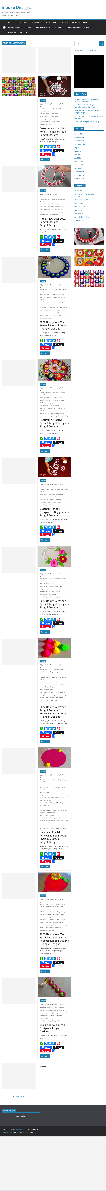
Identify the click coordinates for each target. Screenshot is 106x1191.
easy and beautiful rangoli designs (49, 405)
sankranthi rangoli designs (47, 703)
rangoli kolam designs (46, 318)
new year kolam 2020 (56, 589)
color (41, 682)
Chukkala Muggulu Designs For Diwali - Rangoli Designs (53, 678)
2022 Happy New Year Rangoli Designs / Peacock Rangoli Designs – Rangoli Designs (54, 711)
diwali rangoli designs (46, 403)
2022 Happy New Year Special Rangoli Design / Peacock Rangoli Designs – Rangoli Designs (54, 939)
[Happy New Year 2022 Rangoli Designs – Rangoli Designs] (54, 176)
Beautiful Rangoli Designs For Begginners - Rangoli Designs (54, 490)
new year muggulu (45, 122)
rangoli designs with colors (47, 594)
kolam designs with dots (59, 310)
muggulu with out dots (62, 1013)
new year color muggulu (62, 925)
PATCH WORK (64, 22)
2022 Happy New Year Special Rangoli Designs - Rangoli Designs (53, 580)
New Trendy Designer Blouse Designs (87, 122)
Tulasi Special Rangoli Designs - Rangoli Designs (53, 1021)
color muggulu (44, 294)
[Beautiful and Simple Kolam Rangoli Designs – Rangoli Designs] (54, 86)
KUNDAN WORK (36, 22)
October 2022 (79, 179)
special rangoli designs (56, 1015)
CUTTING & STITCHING (80, 22)
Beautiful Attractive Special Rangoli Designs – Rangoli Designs (54, 423)
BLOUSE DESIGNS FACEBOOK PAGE (86, 51)
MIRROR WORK (51, 22)
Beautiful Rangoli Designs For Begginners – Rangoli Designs (54, 512)
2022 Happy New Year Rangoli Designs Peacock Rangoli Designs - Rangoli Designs (53, 671)
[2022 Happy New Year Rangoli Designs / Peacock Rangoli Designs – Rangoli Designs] (54, 648)
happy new (64, 795)
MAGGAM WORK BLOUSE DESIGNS (20, 27)
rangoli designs (55, 122)
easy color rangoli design (56, 494)
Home (10, 22)
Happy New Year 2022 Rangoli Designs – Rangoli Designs (53, 222)
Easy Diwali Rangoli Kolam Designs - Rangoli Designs (52, 298)
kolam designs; (44, 1013)
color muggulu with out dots (48, 919)
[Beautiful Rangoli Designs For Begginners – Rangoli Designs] (54, 467)
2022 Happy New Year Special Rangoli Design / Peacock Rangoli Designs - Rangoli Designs (53, 905)
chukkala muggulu (45, 113)
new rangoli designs (45, 502)
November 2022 (79, 175)
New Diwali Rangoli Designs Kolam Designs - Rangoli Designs (52, 804)
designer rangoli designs (57, 294)
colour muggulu (61, 919)
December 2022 (79, 172)
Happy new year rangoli (46, 692)
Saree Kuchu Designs (81, 217)
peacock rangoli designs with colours (50, 315)
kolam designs (59, 116)
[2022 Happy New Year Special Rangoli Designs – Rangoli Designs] (54, 556)
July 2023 (77, 151)
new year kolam (44, 589)
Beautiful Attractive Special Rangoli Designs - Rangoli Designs (52, 394)
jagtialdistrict (45, 104)
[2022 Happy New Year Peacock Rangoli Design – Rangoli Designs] (54, 267)
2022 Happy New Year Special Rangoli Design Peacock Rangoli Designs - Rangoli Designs (53, 913)
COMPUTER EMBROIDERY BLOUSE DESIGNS (81, 27)
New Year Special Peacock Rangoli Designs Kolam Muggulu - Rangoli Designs (54, 812)
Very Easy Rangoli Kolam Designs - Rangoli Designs (54, 828)
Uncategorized (79, 220)
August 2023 (78, 148)
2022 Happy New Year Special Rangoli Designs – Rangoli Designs (54, 604)
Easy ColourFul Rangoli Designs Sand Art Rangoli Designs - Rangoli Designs (53, 686)
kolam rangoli (44, 119)
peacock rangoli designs (57, 313)
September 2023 (80, 144)
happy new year (57, 302)
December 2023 (79, 137)
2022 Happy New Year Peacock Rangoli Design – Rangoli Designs (53, 325)
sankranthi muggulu (51, 700)
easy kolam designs (46, 302)
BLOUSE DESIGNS (22, 22)
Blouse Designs (16, 7)
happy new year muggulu (47, 116)
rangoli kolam (59, 597)
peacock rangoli (44, 313)
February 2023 (79, 165)
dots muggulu (56, 113)
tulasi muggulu (44, 1018)
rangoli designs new (45, 124)
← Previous (42, 1066)
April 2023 (77, 158)
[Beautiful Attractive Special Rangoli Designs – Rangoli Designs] (54, 370)
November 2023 (79, 141)
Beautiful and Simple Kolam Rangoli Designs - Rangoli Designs (53, 110)
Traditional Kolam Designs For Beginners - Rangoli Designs (54, 822)
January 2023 (78, 168)
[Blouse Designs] (4, 27)
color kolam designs (58, 1007)
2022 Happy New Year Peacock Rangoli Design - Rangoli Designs (53, 291)
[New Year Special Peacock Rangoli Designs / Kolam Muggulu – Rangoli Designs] (54, 757)
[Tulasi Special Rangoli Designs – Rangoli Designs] (54, 987)
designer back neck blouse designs (50, 795)
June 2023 (77, 154)
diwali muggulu (59, 400)
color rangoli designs (46, 1010)
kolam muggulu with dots (47, 209)
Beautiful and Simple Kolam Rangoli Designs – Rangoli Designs (54, 131)
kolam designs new (45, 310)
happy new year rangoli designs (49, 307)
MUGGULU (59, 27)
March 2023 (78, 161)
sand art (42, 700)
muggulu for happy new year (48, 695)
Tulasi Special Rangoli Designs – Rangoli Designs (52, 1028)
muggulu (66, 692)
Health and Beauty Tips (17, 32)
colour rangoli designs (56, 397)
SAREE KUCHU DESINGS (44, 27)
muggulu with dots (54, 119)
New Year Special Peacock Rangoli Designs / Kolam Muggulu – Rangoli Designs (54, 837)
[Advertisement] (19, 60)
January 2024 (78, 134)
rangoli (42, 927)
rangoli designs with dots (47, 505)
